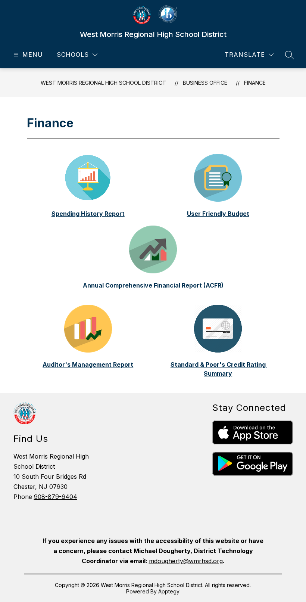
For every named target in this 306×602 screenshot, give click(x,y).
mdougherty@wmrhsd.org (186, 561)
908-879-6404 (55, 496)
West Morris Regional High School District (103, 83)
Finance (255, 83)
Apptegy (168, 591)
